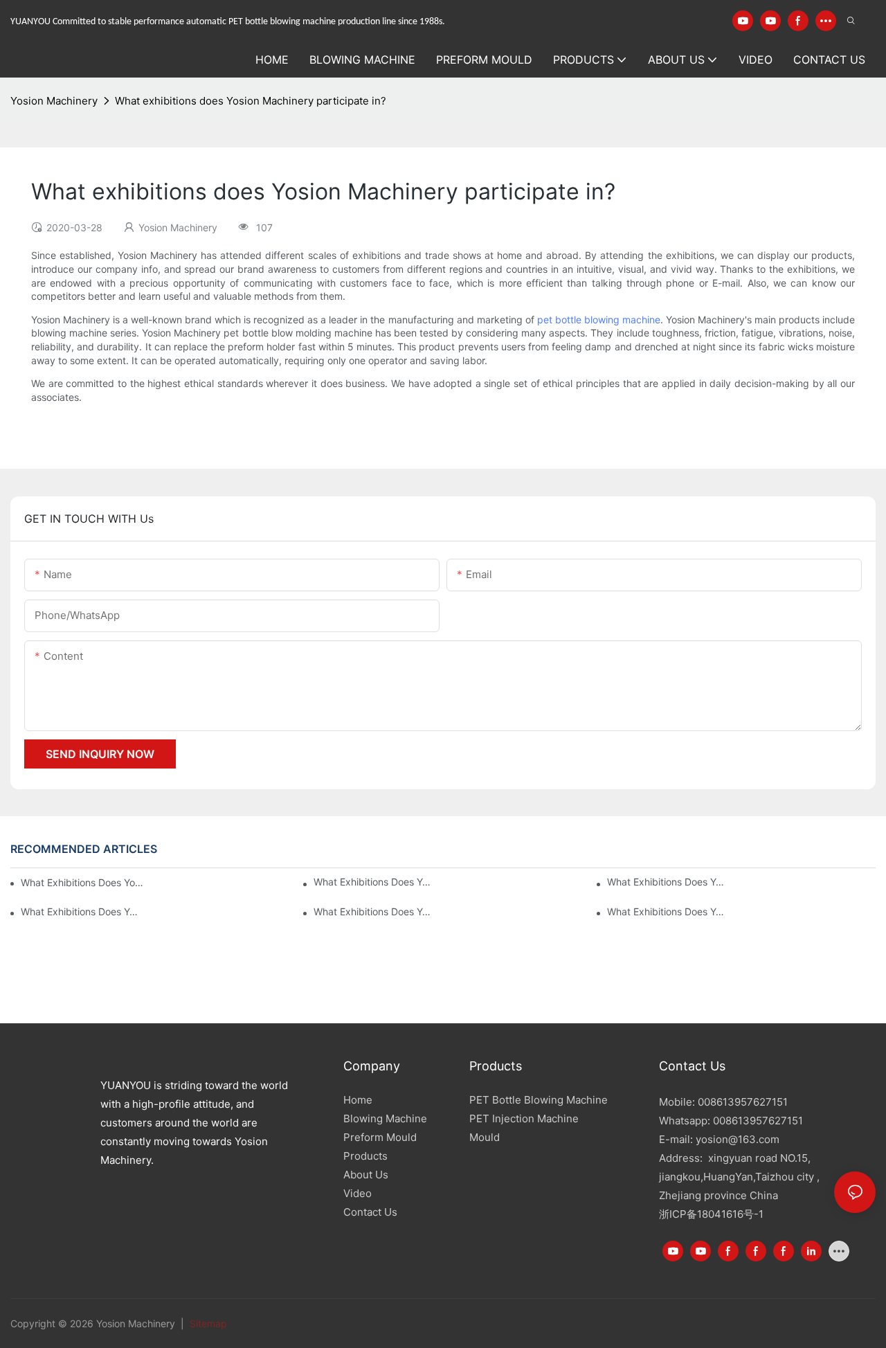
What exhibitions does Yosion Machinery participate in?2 (668, 911)
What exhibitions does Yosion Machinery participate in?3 (374, 911)
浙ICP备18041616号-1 (711, 1214)
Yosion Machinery (54, 100)
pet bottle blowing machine (598, 319)
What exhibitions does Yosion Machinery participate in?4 (82, 911)
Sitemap (207, 1323)
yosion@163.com (737, 1139)
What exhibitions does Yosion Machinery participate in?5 (668, 882)
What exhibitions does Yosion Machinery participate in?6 (374, 882)
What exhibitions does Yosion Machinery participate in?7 (82, 882)
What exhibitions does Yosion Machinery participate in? (250, 100)
